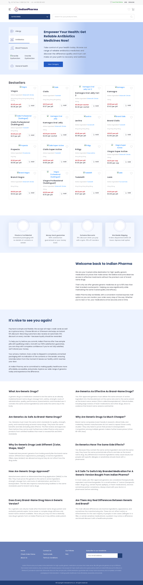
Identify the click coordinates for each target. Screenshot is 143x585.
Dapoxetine (91, 153)
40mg (52, 99)
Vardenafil (90, 125)
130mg (28, 98)
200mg (13, 100)
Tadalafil (58, 96)
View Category (53, 64)
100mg (20, 98)
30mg (77, 156)
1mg (12, 156)
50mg (16, 98)
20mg (48, 99)
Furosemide (123, 182)
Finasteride (26, 153)
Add (32, 106)
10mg (44, 99)
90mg (84, 156)
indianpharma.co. (69, 583)
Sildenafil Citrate (28, 95)
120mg (24, 98)
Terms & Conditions (50, 558)
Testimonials (47, 554)
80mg (59, 99)
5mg (108, 129)
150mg (32, 98)
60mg (55, 99)
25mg (12, 98)
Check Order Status (28, 554)
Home (23, 551)
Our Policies (69, 551)
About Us (24, 558)
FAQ (66, 554)
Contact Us (47, 551)
